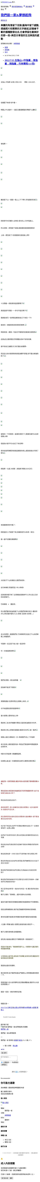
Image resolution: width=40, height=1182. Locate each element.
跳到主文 (4, 20)
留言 (20, 1040)
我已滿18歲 (5, 1178)
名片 (6, 52)
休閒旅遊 (17, 43)
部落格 (7, 50)
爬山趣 (15, 1046)
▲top (2, 1049)
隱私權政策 (34, 1153)
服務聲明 (20, 1155)
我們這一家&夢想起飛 (16, 15)
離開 (11, 1178)
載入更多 (4, 1053)
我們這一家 (5, 1029)
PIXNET (9, 1153)
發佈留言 (4, 1064)
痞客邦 (16, 1040)
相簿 (6, 47)
